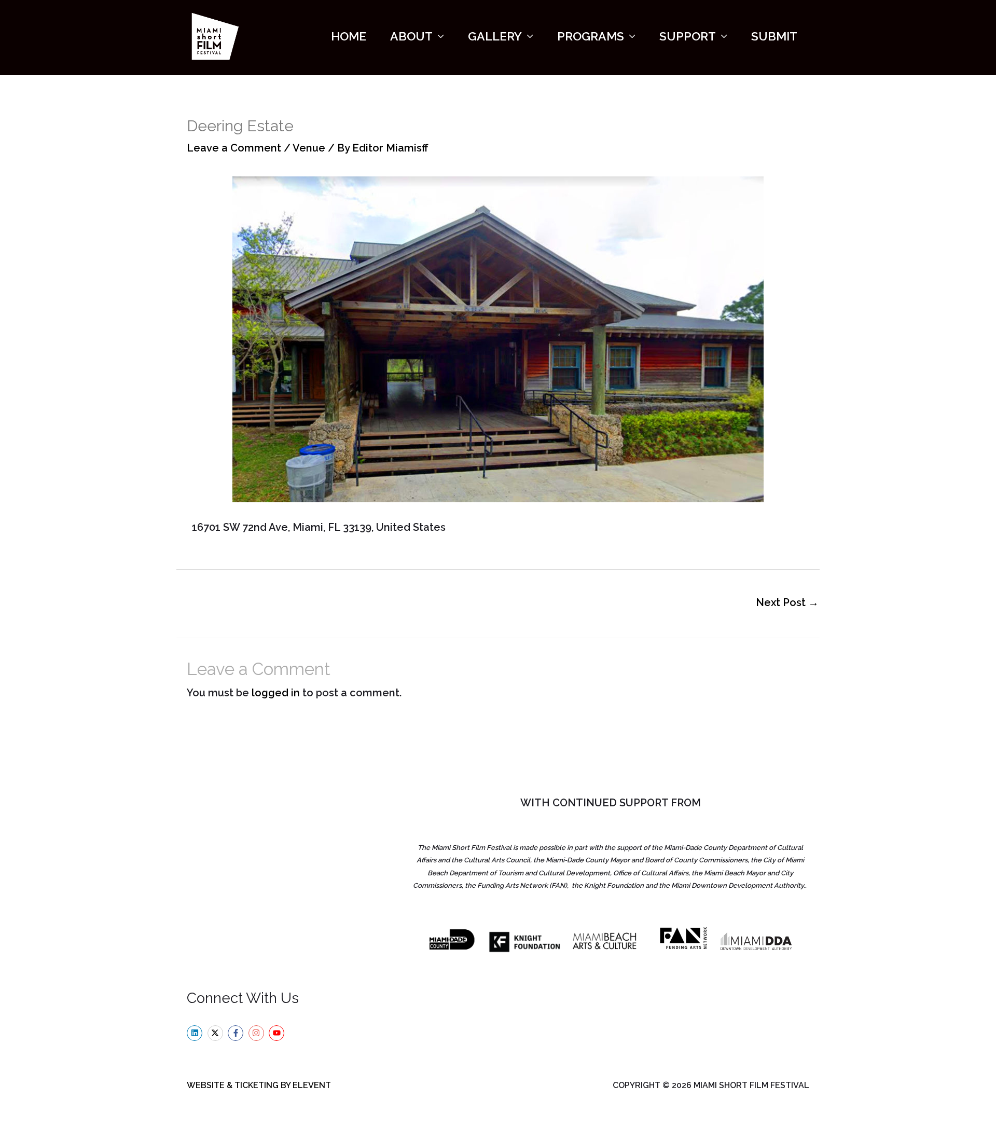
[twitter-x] (217, 1033)
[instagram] (257, 1033)
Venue (309, 148)
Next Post (787, 602)
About (411, 36)
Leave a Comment (234, 148)
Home (348, 36)
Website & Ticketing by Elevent (259, 1085)
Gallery (495, 36)
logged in (276, 692)
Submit (774, 36)
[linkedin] (196, 1033)
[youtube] (278, 1033)
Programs (590, 36)
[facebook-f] (237, 1033)
